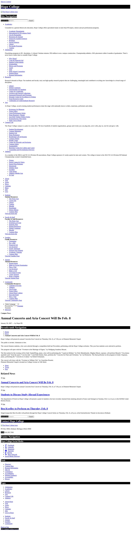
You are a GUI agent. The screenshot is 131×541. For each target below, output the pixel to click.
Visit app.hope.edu (11, 213)
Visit (10, 70)
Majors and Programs (16, 66)
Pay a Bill (12, 243)
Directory (8, 310)
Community (9, 282)
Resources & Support (16, 37)
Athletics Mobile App (16, 173)
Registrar (12, 40)
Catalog (11, 48)
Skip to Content (6, 2)
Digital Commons (14, 88)
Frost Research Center (16, 99)
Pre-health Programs (15, 46)
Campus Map (13, 212)
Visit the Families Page (12, 256)
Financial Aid (13, 245)
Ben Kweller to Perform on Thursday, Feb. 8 (24, 408)
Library (11, 44)
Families (7, 237)
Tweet (7, 367)
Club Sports (13, 171)
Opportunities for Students (17, 89)
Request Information (15, 75)
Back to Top (5, 527)
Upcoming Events (15, 273)
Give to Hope (9, 513)
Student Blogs (13, 73)
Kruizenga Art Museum (16, 109)
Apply (11, 68)
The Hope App (14, 199)
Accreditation (9, 473)
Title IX (7, 470)
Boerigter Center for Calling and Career (22, 148)
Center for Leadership (16, 91)
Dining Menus (13, 210)
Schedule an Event (15, 223)
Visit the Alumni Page (12, 278)
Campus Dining (14, 138)
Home (7, 332)
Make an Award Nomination (18, 265)
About (7, 179)
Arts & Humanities (15, 35)
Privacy (7, 479)
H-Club (11, 175)
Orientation (12, 241)
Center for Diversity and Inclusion (20, 142)
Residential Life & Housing (18, 137)
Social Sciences (14, 42)
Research (8, 77)
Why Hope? (13, 58)
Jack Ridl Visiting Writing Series (19, 117)
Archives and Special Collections (19, 93)
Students (7, 195)
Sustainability (13, 146)
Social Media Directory (12, 456)
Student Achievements (16, 62)
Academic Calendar (15, 252)
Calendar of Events (15, 285)
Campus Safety (14, 144)
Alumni (7, 260)
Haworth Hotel (14, 295)
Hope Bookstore (14, 135)
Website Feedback (11, 475)
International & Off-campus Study (20, 33)
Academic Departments (16, 31)
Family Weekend (14, 249)
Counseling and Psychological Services (21, 150)
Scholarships (13, 64)
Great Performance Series (17, 113)
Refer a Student (14, 276)
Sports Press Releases (16, 164)
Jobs (6, 190)
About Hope (9, 502)
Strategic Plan (13, 224)
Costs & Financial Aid (16, 60)
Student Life (13, 133)
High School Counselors (17, 71)
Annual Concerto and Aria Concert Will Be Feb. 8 (27, 382)
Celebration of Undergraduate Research (22, 101)
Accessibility (9, 477)
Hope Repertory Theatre (17, 115)
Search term (4, 20)
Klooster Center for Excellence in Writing (22, 97)
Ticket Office (13, 111)
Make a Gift (13, 271)
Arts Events (13, 289)
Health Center (13, 140)
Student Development (16, 129)
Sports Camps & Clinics (17, 162)
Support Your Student (16, 250)
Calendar (8, 186)
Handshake (12, 208)
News (7, 184)
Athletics (8, 151)
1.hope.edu (12, 200)
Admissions (8, 50)
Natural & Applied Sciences (18, 39)
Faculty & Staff (10, 217)
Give (6, 191)
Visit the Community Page (13, 300)
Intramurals (12, 166)
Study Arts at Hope (15, 120)
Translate (20, 306)
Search (31, 20)
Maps (6, 188)
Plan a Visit (12, 267)
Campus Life (9, 122)
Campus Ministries (15, 131)
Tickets (11, 160)
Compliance (9, 472)
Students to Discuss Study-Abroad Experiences (25, 394)
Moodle (11, 206)
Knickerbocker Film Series (17, 119)
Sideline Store (13, 168)
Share (7, 365)
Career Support (14, 274)
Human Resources (15, 226)
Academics (8, 24)
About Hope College (16, 293)
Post (6, 369)
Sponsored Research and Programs (20, 95)
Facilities (12, 169)
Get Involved (13, 247)
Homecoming (13, 263)
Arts (6, 102)
